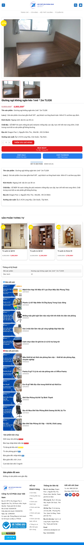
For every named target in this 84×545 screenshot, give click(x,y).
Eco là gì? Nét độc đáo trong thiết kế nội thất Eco (42, 384)
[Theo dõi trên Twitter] (70, 495)
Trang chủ (24, 12)
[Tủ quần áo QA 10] (42, 236)
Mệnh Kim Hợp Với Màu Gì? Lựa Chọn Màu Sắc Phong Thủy (46, 290)
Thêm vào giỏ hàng (23, 142)
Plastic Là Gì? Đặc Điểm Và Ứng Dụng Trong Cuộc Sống (44, 303)
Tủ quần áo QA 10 (36, 251)
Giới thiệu (33, 493)
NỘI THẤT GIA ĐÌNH (46, 12)
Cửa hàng (34, 12)
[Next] (78, 48)
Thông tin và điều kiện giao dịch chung (34, 527)
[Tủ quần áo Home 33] (69, 236)
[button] (3, 5)
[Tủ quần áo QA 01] (14, 236)
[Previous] (6, 48)
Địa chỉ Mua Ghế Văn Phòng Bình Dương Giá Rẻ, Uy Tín (44, 411)
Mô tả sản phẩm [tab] (37, 164)
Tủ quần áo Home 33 (65, 251)
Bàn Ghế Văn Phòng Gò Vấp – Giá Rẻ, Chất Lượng (42, 424)
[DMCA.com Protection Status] (8, 533)
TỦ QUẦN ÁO (59, 12)
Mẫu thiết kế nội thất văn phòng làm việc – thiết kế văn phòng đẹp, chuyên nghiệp (49, 358)
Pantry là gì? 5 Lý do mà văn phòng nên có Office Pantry (45, 371)
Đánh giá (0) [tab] (48, 164)
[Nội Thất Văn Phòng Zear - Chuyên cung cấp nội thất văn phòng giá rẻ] (42, 5)
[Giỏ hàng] (80, 5)
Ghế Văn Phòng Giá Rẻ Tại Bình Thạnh (38, 398)
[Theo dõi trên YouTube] (77, 495)
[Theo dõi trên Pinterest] (73, 495)
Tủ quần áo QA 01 (8, 251)
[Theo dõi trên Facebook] (66, 495)
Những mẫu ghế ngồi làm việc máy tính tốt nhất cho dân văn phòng (49, 316)
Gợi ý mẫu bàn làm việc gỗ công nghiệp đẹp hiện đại (43, 329)
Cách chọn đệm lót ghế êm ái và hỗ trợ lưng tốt (41, 342)
